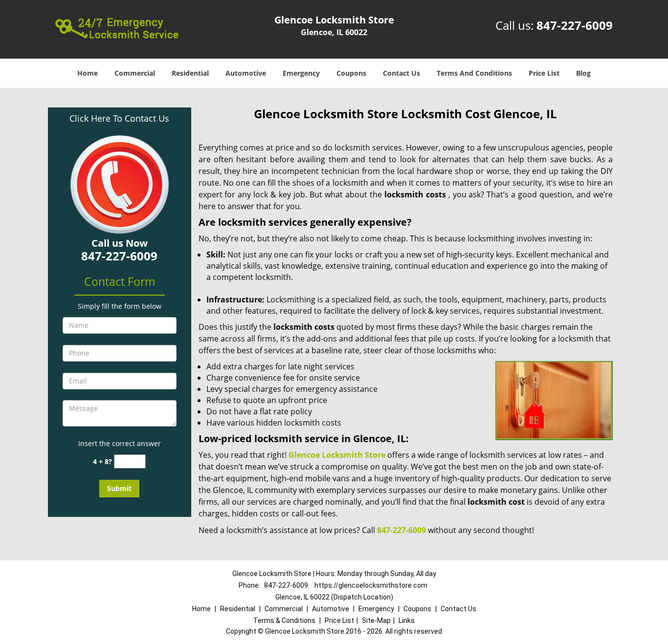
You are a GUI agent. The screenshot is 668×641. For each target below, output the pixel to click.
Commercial (134, 73)
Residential (190, 73)
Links (407, 620)
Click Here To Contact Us (119, 118)
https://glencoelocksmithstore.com (370, 585)
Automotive (245, 73)
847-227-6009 (574, 25)
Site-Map (376, 620)
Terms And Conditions (474, 73)
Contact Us (401, 73)
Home (87, 73)
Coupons (351, 73)
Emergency (301, 73)
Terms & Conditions (284, 620)
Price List (544, 73)
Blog (583, 73)
